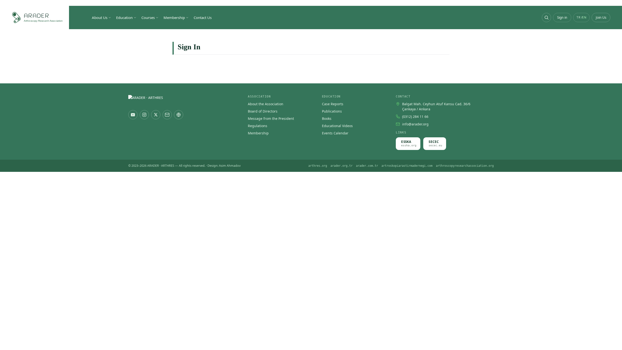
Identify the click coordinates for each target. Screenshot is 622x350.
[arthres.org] (178, 114)
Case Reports (332, 104)
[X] (155, 114)
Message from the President (271, 118)
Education (124, 17)
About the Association (265, 104)
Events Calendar (335, 133)
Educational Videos (337, 125)
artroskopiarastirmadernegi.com (406, 165)
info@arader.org (415, 124)
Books (326, 118)
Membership (174, 17)
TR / (581, 17)
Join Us (601, 17)
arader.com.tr (367, 165)
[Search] (546, 17)
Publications (332, 111)
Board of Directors (262, 111)
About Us (99, 17)
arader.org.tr (341, 165)
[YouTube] (133, 114)
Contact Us (203, 17)
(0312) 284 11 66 (415, 116)
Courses (148, 17)
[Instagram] (144, 114)
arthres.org (317, 165)
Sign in (562, 17)
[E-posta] (167, 114)
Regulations (257, 125)
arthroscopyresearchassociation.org (465, 165)
